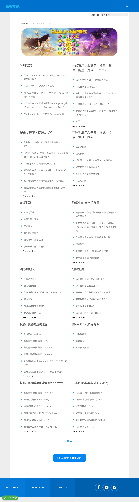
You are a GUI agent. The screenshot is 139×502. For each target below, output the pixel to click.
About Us (62, 487)
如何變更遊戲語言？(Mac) (88, 413)
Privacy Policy (12, 487)
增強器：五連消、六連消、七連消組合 (94, 160)
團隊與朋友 (27, 269)
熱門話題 (26, 66)
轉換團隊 (28, 299)
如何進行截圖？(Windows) (36, 420)
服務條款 (80, 340)
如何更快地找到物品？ (86, 86)
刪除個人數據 (82, 347)
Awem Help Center (28, 23)
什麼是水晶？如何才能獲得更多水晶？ (94, 237)
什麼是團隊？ (30, 278)
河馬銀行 (80, 244)
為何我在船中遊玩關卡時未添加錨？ (41, 163)
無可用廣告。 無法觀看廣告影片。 (40, 86)
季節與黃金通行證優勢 (34, 246)
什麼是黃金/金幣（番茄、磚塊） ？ (92, 104)
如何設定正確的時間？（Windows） (41, 426)
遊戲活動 (26, 203)
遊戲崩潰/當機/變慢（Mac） (89, 399)
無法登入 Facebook (33, 333)
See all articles (78, 126)
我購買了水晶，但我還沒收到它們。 (93, 251)
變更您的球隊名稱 (32, 312)
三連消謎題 (81, 146)
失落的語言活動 (31, 219)
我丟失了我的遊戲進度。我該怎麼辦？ (94, 292)
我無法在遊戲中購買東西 (87, 257)
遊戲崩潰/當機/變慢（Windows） (40, 392)
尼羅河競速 (29, 212)
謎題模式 (80, 153)
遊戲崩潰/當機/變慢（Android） (39, 347)
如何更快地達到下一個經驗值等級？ (93, 79)
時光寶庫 (28, 226)
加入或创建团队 (31, 285)
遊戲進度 (78, 269)
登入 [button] (69, 441)
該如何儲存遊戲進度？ (86, 285)
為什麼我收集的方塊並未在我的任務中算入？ (45, 180)
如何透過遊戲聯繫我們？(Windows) (40, 413)
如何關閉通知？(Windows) (36, 399)
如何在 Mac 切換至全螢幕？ (89, 392)
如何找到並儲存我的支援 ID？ (90, 278)
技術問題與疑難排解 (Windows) (41, 383)
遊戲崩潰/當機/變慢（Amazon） (39, 354)
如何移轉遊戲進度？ (85, 306)
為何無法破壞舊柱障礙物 (87, 174)
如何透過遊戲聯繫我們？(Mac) (90, 420)
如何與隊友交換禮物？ (34, 306)
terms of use (37, 487)
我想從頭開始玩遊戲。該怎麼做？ (92, 299)
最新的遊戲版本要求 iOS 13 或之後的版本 (43, 371)
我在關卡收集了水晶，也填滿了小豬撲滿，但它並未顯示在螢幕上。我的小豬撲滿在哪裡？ (96, 227)
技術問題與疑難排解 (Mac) (90, 383)
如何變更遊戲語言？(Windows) (38, 406)
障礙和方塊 (81, 180)
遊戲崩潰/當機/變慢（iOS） (37, 340)
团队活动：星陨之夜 (33, 239)
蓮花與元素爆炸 (31, 232)
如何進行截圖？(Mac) (86, 426)
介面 (78, 121)
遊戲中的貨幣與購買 (86, 203)
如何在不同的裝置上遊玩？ (88, 312)
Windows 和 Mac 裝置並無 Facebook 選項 (44, 114)
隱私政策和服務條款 (86, 324)
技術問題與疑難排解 (33, 324)
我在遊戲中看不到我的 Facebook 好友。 (43, 292)
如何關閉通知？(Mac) (86, 406)
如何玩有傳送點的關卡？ (87, 167)
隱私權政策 (81, 333)
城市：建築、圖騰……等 (36, 133)
